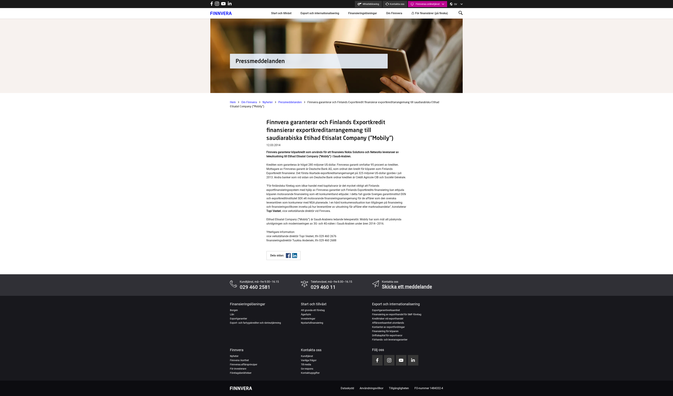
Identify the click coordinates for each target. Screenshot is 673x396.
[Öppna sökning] (460, 13)
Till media (306, 364)
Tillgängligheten (399, 388)
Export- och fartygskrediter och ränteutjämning (255, 322)
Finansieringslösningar (362, 13)
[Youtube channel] (223, 4)
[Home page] (221, 13)
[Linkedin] (294, 255)
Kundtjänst (307, 356)
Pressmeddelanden (290, 102)
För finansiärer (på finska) (431, 13)
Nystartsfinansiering (312, 322)
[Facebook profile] (211, 4)
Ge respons (307, 368)
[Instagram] (217, 4)
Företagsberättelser (240, 372)
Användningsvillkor (371, 388)
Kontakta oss (397, 4)
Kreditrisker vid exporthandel (387, 318)
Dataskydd (347, 388)
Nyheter (268, 102)
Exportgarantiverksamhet (386, 310)
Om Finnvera (394, 13)
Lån (232, 314)
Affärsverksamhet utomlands (388, 322)
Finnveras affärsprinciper (243, 364)
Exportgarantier (238, 318)
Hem (233, 102)
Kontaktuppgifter (310, 372)
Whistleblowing (371, 4)
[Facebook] (288, 255)
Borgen (234, 310)
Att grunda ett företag (313, 310)
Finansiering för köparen (385, 331)
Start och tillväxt (281, 13)
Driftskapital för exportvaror (387, 335)
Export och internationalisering (320, 13)
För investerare (238, 368)
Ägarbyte (306, 314)
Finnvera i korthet (239, 360)
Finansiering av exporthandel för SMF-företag (396, 314)
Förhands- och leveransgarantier (389, 339)
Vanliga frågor (309, 360)
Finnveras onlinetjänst (428, 4)
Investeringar (308, 318)
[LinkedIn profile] (230, 4)
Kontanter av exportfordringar (388, 327)
